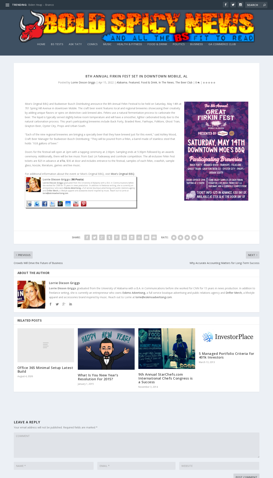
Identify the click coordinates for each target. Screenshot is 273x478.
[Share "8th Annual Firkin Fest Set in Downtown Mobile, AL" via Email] (146, 237)
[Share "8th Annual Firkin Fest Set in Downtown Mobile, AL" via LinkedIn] (124, 237)
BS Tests (57, 44)
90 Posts (77, 179)
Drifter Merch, (53, 190)
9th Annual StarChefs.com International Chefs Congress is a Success (165, 378)
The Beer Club (183, 82)
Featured (134, 82)
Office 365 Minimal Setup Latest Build (45, 369)
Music (107, 44)
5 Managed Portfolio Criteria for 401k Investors (226, 355)
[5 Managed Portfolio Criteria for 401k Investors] (227, 338)
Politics (179, 44)
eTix (62, 161)
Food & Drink (157, 44)
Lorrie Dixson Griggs (83, 82)
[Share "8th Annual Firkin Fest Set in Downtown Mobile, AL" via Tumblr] (109, 237)
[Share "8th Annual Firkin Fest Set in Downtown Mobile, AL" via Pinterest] (117, 237)
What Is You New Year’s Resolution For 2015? (98, 377)
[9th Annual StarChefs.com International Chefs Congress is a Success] (166, 348)
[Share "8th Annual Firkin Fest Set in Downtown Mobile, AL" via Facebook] (87, 237)
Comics (92, 44)
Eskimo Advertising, (73, 188)
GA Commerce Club (222, 44)
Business (196, 44)
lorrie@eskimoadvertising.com (55, 193)
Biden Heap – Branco (41, 5)
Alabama (122, 82)
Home (41, 44)
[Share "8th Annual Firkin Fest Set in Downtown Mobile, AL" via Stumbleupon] (139, 237)
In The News (166, 82)
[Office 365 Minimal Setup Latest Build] (45, 345)
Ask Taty (75, 44)
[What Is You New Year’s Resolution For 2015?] (106, 349)
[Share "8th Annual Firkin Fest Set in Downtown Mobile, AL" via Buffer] (131, 237)
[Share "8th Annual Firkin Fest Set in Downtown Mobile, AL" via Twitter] (94, 237)
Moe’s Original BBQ (122, 174)
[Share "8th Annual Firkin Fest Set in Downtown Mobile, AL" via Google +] (102, 237)
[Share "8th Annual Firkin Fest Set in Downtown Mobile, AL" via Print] (154, 237)
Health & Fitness (129, 44)
